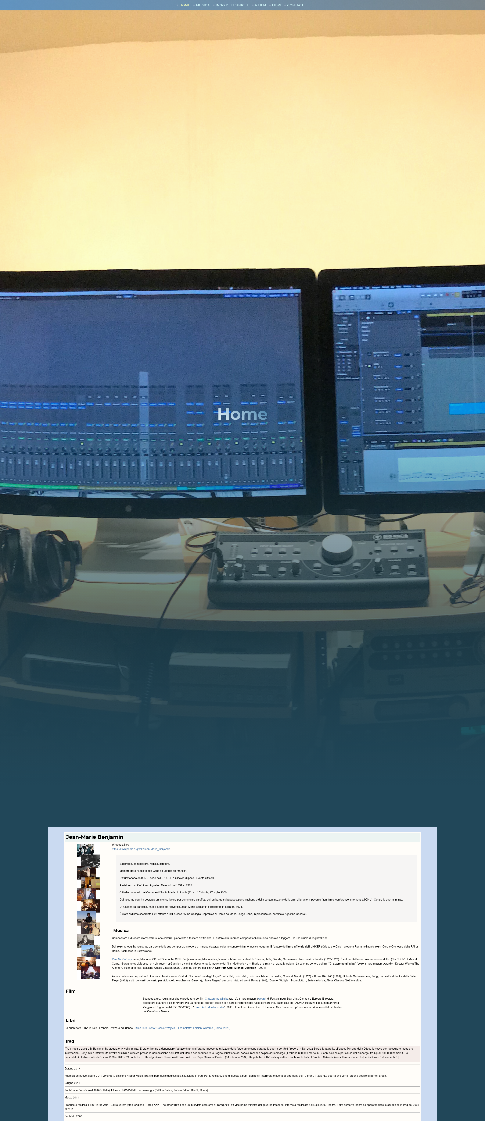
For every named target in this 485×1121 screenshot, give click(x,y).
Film (262, 5)
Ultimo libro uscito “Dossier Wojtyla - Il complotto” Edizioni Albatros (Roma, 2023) (182, 1028)
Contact (295, 5)
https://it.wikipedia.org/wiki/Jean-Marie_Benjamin (141, 849)
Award (262, 998)
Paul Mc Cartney (122, 959)
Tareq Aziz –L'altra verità (209, 1007)
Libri (276, 5)
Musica (203, 5)
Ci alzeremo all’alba (216, 998)
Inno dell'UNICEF (232, 5)
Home (185, 5)
